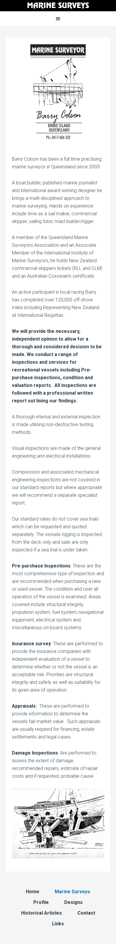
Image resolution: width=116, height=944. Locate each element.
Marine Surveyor (58, 6)
